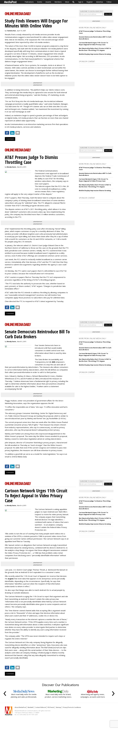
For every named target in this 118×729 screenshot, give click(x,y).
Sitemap (58, 707)
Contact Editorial (40, 707)
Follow (108, 2)
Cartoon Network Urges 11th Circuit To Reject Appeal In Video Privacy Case (93, 44)
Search (73, 2)
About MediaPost (20, 707)
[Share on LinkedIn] (12, 133)
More (67, 2)
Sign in (80, 2)
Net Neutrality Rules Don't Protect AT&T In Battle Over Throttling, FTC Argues (95, 49)
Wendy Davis (11, 167)
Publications (29, 2)
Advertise (99, 2)
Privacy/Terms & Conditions (72, 707)
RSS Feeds (51, 707)
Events (39, 2)
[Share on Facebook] (7, 133)
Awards (48, 2)
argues (11, 578)
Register (90, 2)
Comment (10, 139)
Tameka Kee (11, 31)
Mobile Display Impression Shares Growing (95, 54)
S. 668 (52, 362)
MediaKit (30, 707)
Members (58, 2)
